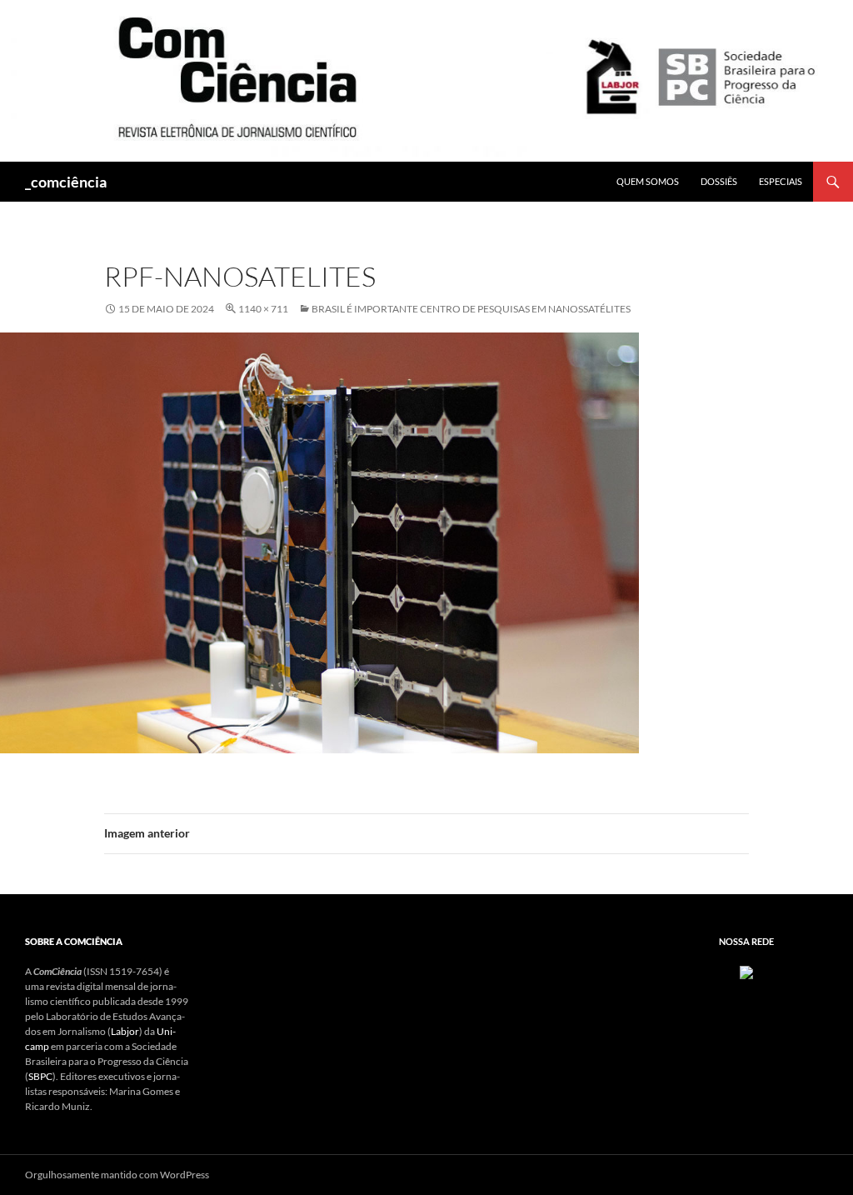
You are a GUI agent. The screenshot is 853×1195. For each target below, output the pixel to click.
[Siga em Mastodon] (746, 971)
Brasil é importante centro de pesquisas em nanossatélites (471, 308)
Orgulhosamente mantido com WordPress (117, 1174)
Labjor (125, 1031)
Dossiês (719, 181)
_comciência (66, 181)
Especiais (780, 181)
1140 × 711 (263, 308)
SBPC (40, 1076)
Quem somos (647, 181)
